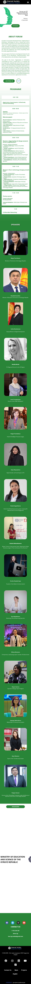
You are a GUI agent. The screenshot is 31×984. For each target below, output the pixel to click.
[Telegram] (12, 922)
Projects (24, 970)
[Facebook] (7, 922)
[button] (28, 2)
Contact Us (7, 970)
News (16, 970)
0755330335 (9, 982)
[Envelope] (24, 922)
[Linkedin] (19, 961)
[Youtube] (25, 961)
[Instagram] (18, 922)
